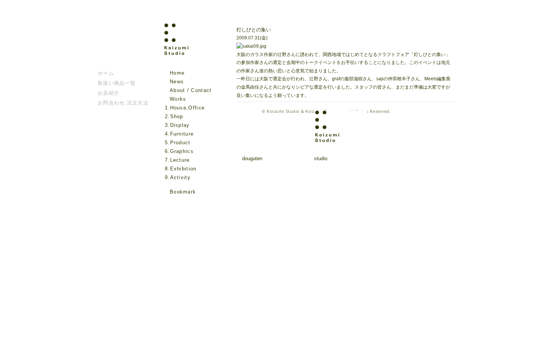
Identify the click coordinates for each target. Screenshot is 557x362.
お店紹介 (108, 93)
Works (178, 99)
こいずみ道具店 (120, 46)
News (177, 81)
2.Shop (174, 116)
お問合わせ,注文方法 (123, 103)
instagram (180, 203)
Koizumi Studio (192, 46)
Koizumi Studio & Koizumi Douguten (306, 111)
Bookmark (183, 191)
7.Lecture (177, 160)
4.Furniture (179, 133)
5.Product (178, 142)
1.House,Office (185, 107)
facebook (169, 203)
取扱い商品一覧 (117, 83)
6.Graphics (179, 151)
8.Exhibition (181, 168)
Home (177, 72)
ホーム (106, 73)
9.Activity (178, 177)
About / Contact (191, 90)
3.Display (177, 125)
